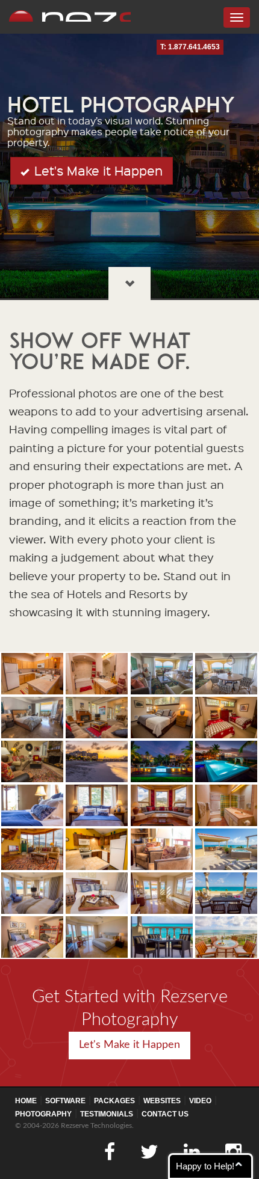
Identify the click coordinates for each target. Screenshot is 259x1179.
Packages (114, 1101)
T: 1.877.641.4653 (190, 47)
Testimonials (106, 1114)
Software (65, 1101)
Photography (43, 1114)
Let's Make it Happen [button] (97, 170)
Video (200, 1101)
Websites (162, 1101)
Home (26, 1101)
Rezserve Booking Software (70, 15)
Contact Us (165, 1114)
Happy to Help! (205, 1166)
